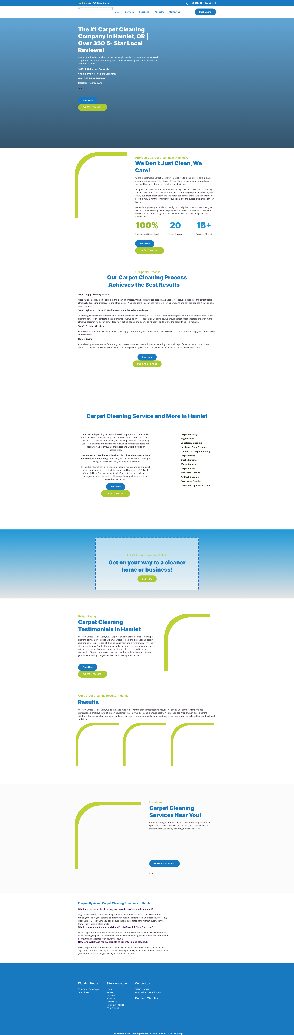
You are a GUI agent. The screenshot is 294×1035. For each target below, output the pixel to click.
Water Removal (189, 464)
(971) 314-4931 (142, 989)
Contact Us (174, 12)
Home (117, 12)
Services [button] (129, 12)
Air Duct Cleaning (190, 477)
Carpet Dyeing (188, 455)
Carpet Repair (188, 468)
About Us (159, 12)
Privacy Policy (113, 1007)
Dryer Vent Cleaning (191, 481)
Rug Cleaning (187, 438)
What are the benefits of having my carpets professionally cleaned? (115, 909)
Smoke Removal (189, 459)
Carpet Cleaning (189, 434)
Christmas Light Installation (195, 485)
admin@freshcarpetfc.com (148, 992)
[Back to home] (95, 12)
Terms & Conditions (116, 1004)
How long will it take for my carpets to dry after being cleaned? (113, 942)
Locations (144, 12)
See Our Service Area (164, 863)
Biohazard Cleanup (190, 472)
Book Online (205, 12)
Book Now (88, 100)
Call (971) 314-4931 (202, 3)
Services (110, 992)
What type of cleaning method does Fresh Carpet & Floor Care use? (115, 927)
